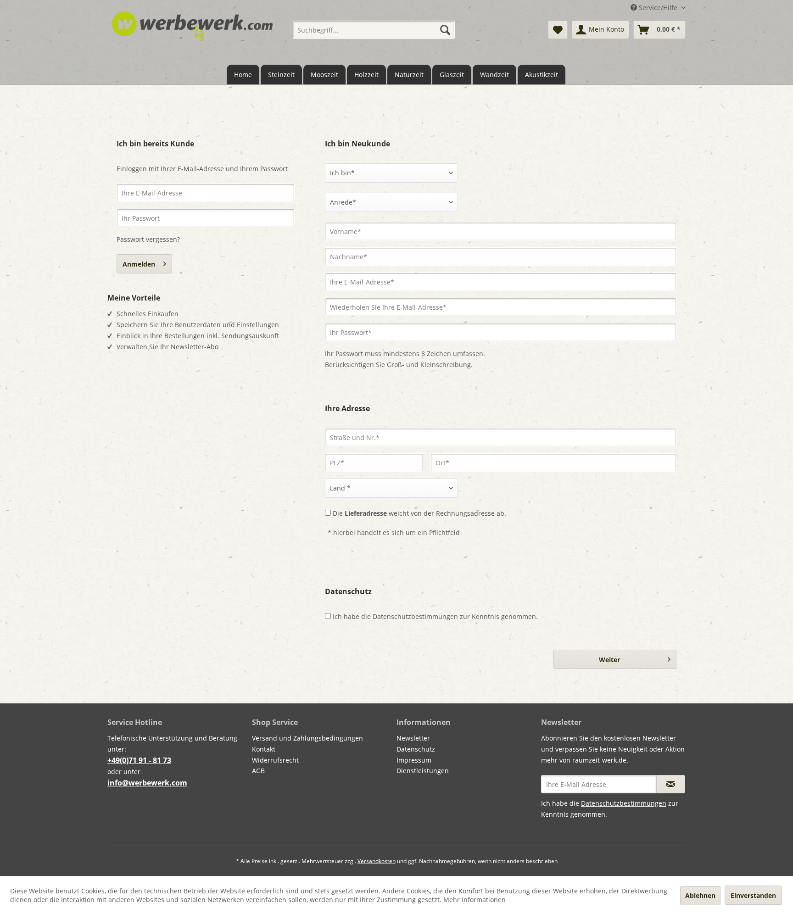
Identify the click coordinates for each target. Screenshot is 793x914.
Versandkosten (376, 861)
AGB (258, 770)
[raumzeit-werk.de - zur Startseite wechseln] (192, 33)
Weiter (609, 659)
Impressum (413, 760)
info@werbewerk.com (147, 783)
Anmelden (139, 264)
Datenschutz (415, 749)
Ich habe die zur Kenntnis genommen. (435, 616)
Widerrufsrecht (275, 760)
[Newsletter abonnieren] (670, 784)
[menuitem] (374, 30)
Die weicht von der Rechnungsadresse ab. (419, 513)
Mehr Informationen (474, 899)
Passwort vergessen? (148, 239)
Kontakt (263, 749)
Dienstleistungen (422, 770)
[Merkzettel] (558, 30)
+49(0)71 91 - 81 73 (139, 760)
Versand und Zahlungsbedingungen (307, 738)
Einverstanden (753, 895)
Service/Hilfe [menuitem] (658, 7)
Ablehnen (700, 895)
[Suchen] (445, 30)
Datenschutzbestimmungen (415, 616)
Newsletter (413, 738)
